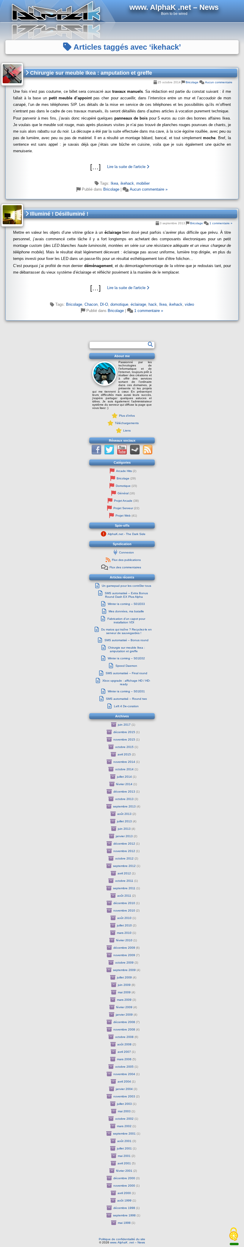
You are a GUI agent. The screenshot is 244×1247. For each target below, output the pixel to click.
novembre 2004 (124, 1074)
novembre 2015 (124, 739)
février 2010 (124, 940)
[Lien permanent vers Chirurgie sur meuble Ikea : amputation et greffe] (12, 74)
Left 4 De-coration (126, 706)
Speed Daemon (126, 665)
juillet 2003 (124, 1103)
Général (123, 493)
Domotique (123, 485)
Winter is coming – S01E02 (126, 658)
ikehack (127, 183)
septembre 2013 (124, 806)
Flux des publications (126, 559)
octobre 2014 (124, 769)
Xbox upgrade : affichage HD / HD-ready (126, 682)
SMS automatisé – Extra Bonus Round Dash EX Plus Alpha (126, 595)
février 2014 (124, 784)
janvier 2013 (124, 836)
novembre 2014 (124, 761)
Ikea (114, 183)
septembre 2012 (124, 866)
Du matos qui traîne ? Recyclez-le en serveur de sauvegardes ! (126, 631)
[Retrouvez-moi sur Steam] (135, 453)
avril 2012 (124, 873)
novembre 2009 (124, 955)
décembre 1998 (124, 1208)
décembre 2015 (124, 732)
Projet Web (123, 515)
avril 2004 (124, 1081)
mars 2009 (124, 999)
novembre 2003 (124, 1096)
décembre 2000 (124, 1178)
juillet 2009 (124, 977)
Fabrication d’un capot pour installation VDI (126, 620)
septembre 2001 (124, 1133)
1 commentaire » (220, 223)
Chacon (91, 304)
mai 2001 (124, 1155)
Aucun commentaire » (149, 189)
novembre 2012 (124, 851)
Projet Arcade (123, 500)
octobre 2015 (124, 747)
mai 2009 (124, 992)
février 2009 (124, 1007)
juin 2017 (124, 724)
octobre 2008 (124, 1037)
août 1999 (124, 1200)
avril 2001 (124, 1163)
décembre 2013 (124, 791)
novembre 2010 (124, 910)
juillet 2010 (124, 925)
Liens (127, 430)
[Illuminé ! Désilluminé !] (122, 288)
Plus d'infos (127, 415)
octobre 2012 (124, 858)
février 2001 (124, 1170)
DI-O (104, 304)
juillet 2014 (124, 776)
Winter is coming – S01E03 (126, 604)
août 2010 (124, 918)
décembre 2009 (124, 947)
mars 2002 (124, 1126)
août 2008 (124, 1044)
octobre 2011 (124, 880)
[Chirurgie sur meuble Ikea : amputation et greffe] (122, 167)
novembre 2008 (124, 1029)
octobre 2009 (124, 962)
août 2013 (124, 813)
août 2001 (124, 1141)
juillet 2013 (124, 821)
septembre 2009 (124, 970)
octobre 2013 (124, 799)
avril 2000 (124, 1193)
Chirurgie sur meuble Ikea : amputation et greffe (90, 73)
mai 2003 (124, 1111)
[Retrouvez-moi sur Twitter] (109, 453)
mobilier (143, 183)
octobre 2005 (124, 1066)
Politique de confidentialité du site (122, 1239)
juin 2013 (124, 828)
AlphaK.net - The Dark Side (127, 534)
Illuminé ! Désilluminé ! (58, 214)
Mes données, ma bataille (126, 611)
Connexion (126, 552)
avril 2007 (124, 1051)
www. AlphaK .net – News (127, 1242)
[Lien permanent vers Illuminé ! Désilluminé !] (12, 215)
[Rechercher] (150, 344)
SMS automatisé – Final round (126, 673)
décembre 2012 (124, 843)
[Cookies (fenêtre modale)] (233, 1234)
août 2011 (124, 895)
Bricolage (192, 82)
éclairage (138, 304)
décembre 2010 (124, 903)
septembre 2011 (124, 888)
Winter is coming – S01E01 (126, 691)
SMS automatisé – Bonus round (126, 640)
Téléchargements (127, 423)
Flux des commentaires (125, 567)
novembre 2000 (124, 1185)
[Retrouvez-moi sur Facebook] (96, 453)
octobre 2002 (124, 1118)
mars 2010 (124, 932)
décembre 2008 (124, 1022)
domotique (119, 304)
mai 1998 (124, 1222)
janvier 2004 (124, 1089)
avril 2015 (124, 754)
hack (152, 304)
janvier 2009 (124, 1014)
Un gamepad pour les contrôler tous (126, 585)
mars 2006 (124, 1059)
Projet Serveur (123, 508)
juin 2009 (124, 984)
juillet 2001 (124, 1148)
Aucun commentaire (218, 82)
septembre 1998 (124, 1215)
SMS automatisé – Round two (126, 698)
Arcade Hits (124, 471)
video (189, 304)
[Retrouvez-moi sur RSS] (148, 453)
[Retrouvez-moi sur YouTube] (122, 453)
